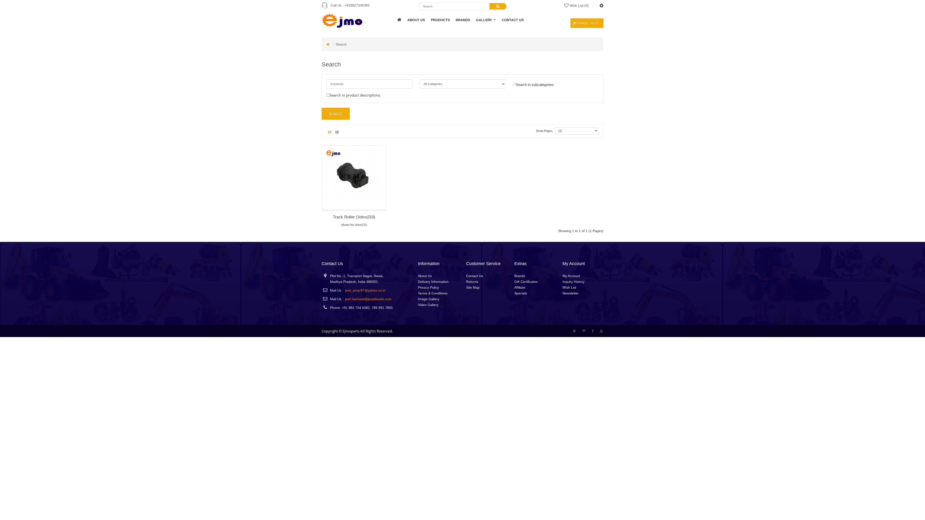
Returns (472, 282)
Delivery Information (433, 282)
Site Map (473, 287)
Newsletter (570, 293)
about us (416, 20)
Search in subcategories (535, 85)
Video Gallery (428, 305)
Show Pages (544, 131)
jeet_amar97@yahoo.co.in (365, 290)
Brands (519, 276)
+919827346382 (357, 5)
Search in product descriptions (355, 95)
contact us (513, 20)
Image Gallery (428, 299)
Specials (520, 293)
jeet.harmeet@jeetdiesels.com (368, 299)
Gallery (484, 20)
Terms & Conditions (433, 293)
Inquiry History (573, 282)
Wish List (569, 287)
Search (341, 44)
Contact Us (474, 276)
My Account (571, 276)
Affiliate (519, 287)
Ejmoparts (351, 331)
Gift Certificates (526, 282)
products (440, 20)
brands (463, 20)
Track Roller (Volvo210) (354, 217)
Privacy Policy (428, 287)
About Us (425, 276)
